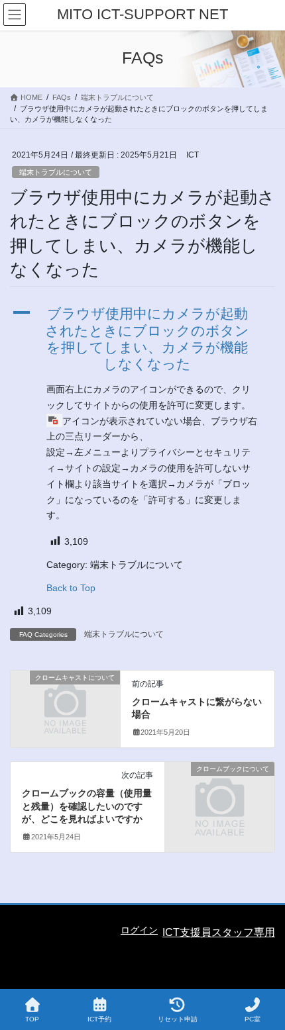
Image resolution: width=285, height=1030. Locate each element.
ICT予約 (99, 1019)
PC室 (252, 1019)
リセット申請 (178, 1019)
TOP (32, 1019)
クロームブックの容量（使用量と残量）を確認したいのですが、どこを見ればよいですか (87, 806)
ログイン (139, 930)
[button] (142, 338)
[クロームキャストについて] (65, 703)
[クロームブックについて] (219, 795)
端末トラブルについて (55, 172)
